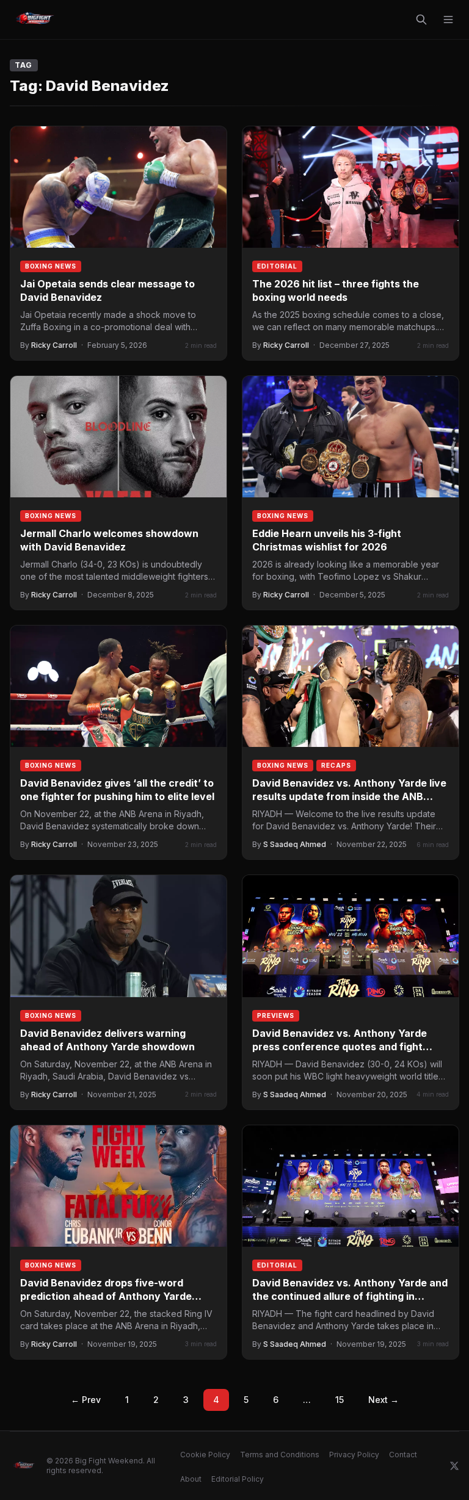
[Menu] (448, 20)
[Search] (421, 20)
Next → (383, 1399)
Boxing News (50, 266)
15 (339, 1399)
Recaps (336, 765)
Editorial (277, 266)
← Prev (86, 1399)
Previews (275, 1015)
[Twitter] (454, 1466)
